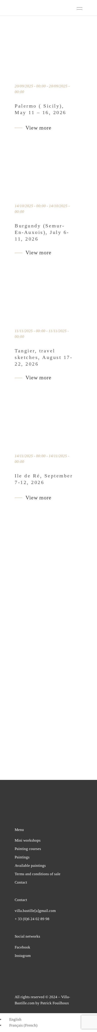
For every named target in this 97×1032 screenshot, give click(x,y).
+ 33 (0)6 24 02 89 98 (32, 919)
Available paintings (30, 865)
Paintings (22, 857)
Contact (21, 882)
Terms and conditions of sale (37, 874)
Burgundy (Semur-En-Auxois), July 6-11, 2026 (42, 232)
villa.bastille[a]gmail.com (35, 911)
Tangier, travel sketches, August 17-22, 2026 (43, 357)
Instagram (23, 955)
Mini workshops (28, 840)
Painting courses (28, 849)
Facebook (22, 947)
